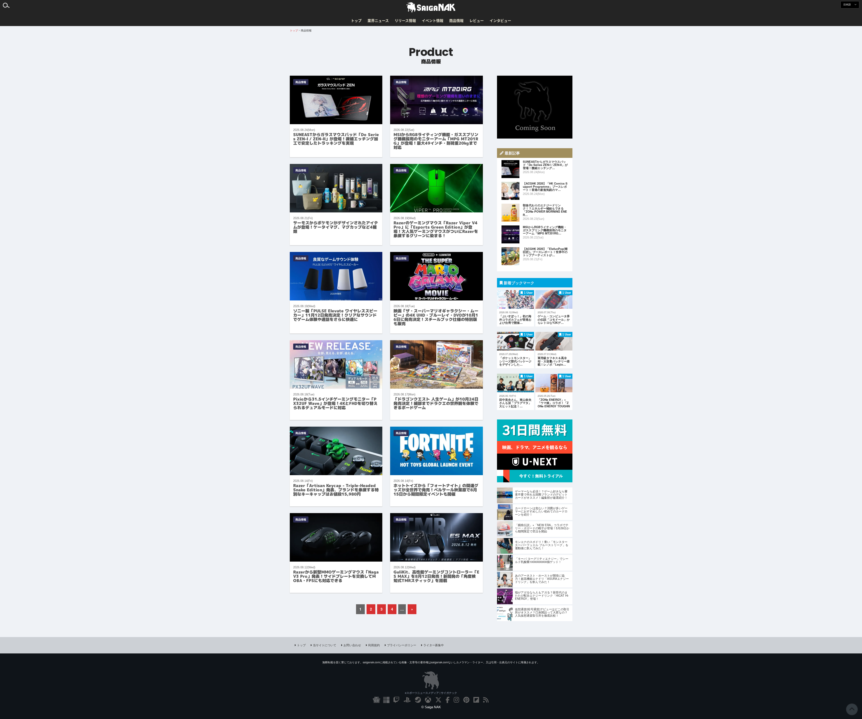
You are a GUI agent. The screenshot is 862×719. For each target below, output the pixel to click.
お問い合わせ (352, 645)
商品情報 (456, 20)
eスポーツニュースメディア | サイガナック (431, 693)
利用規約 (374, 645)
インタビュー (500, 20)
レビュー (476, 20)
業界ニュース (378, 20)
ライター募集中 (433, 645)
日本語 (847, 4)
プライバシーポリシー (401, 645)
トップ (356, 20)
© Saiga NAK (431, 707)
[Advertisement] (534, 107)
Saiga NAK (431, 7)
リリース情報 (405, 20)
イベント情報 (432, 20)
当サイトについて (324, 645)
